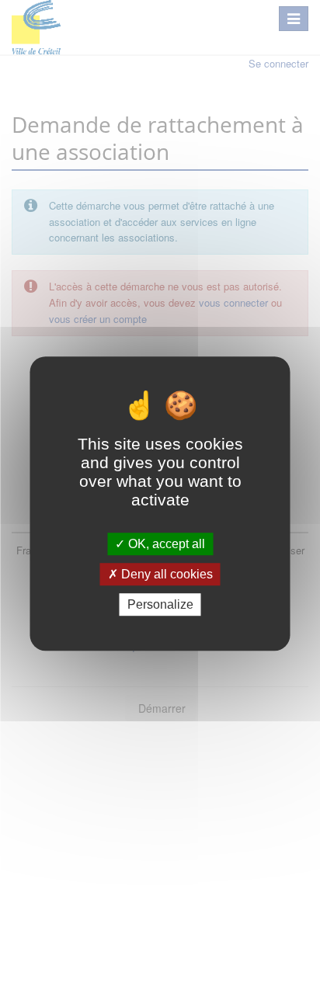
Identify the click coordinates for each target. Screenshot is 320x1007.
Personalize (160, 604)
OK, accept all (165, 543)
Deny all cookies (165, 574)
